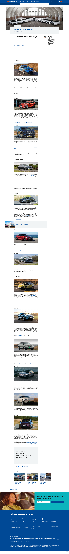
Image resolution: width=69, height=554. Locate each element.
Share (15, 466)
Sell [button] (22, 525)
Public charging (33, 528)
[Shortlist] (61, 1)
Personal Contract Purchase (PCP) (15, 527)
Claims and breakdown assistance (35, 526)
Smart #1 (35, 297)
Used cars (24, 519)
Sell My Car (24, 529)
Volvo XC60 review (29, 122)
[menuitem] (15, 519)
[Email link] (22, 466)
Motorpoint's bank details (54, 526)
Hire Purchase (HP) (13, 529)
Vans (23, 521)
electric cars (35, 44)
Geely (23, 297)
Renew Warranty (33, 521)
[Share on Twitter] (17, 466)
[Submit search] (48, 3)
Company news (53, 521)
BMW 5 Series (27, 215)
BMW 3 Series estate (34, 175)
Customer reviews (44, 524)
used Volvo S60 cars (19, 250)
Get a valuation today (25, 527)
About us (52, 519)
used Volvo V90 (18, 219)
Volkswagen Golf (33, 295)
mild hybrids (22, 45)
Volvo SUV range (17, 51)
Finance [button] (11, 524)
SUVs (21, 44)
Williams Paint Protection (34, 524)
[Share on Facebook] (19, 466)
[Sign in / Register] (59, 1)
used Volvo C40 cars (19, 335)
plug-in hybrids (16, 45)
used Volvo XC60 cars (19, 122)
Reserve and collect (45, 521)
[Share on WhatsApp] (21, 466)
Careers (52, 524)
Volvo (15, 44)
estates (28, 44)
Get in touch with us (13, 521)
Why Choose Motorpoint (45, 519)
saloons (24, 44)
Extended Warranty (33, 519)
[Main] (11, 1)
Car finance (12, 525)
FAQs (11, 519)
